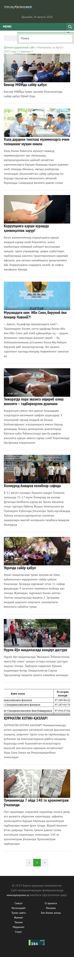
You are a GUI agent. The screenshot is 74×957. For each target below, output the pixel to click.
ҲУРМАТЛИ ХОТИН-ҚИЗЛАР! (26, 718)
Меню (7, 27)
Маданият (18, 927)
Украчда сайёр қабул (20, 567)
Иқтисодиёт (19, 908)
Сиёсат (19, 903)
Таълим (18, 922)
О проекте (51, 903)
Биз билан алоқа (51, 913)
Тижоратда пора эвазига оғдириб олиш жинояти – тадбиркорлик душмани (34, 401)
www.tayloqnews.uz (18, 895)
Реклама (51, 908)
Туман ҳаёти (18, 913)
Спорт (18, 932)
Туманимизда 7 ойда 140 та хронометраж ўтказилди (36, 802)
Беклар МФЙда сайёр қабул (25, 84)
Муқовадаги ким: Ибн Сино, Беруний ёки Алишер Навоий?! (35, 315)
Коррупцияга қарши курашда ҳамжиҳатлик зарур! (26, 228)
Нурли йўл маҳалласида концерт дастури (35, 649)
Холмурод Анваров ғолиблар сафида (32, 485)
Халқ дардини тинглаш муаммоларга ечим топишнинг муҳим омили (36, 141)
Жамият (18, 917)
